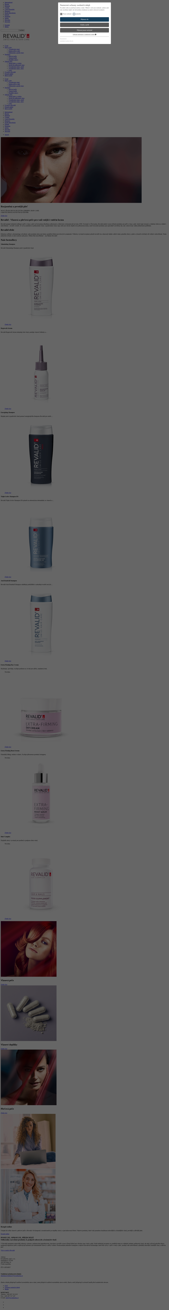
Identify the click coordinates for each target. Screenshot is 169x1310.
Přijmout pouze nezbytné (84, 30)
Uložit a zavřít (84, 25)
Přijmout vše (84, 19)
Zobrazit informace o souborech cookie (84, 34)
